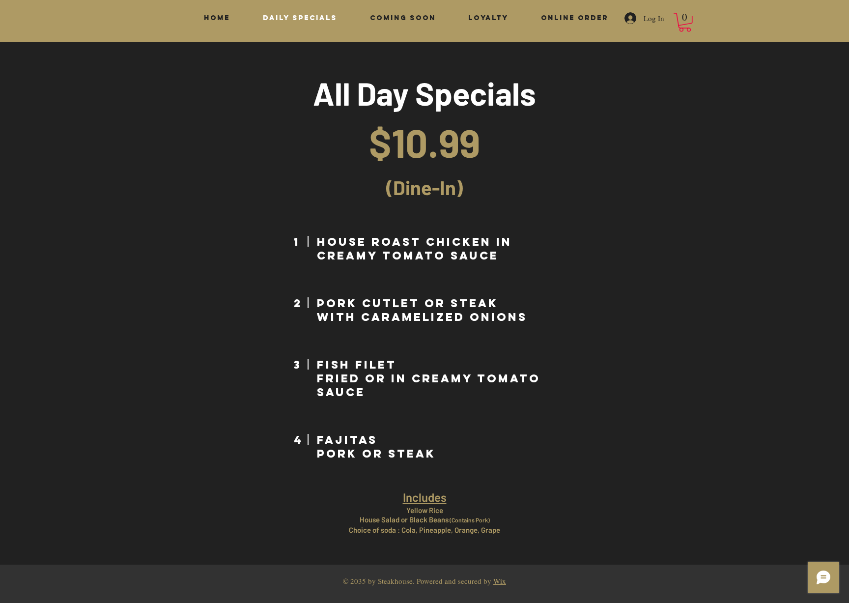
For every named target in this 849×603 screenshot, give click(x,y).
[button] (685, 22)
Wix (499, 581)
